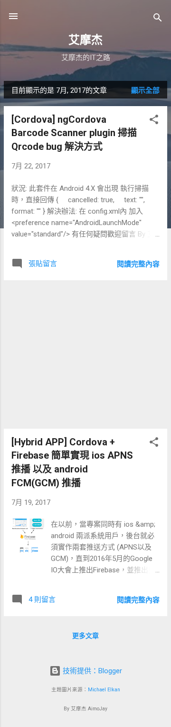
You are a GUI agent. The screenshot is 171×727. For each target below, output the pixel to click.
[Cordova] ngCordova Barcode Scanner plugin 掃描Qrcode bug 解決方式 (74, 133)
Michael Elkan (104, 690)
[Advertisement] (85, 354)
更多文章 (85, 635)
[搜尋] (157, 19)
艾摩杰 (85, 40)
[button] (154, 121)
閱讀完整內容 (138, 264)
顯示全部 (145, 90)
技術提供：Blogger (91, 671)
